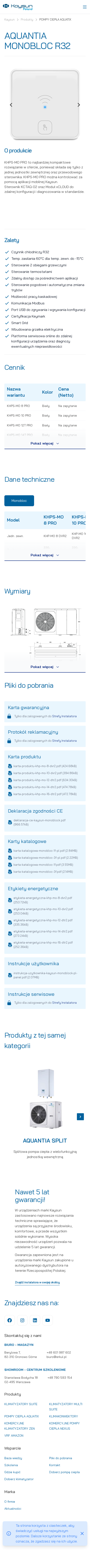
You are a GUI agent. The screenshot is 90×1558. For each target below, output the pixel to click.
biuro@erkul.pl (57, 1356)
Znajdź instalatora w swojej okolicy (37, 1282)
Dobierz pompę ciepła (64, 1472)
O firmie (9, 1501)
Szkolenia (11, 1465)
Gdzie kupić (12, 1472)
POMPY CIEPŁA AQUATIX (55, 19)
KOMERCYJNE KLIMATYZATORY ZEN (19, 1426)
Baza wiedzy (13, 1458)
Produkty (27, 19)
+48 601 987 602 (59, 1352)
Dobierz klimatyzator (19, 1479)
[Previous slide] (11, 104)
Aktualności (12, 1508)
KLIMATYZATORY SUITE (20, 1404)
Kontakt (54, 1465)
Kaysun (9, 19)
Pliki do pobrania (60, 1458)
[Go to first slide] (78, 104)
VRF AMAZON (13, 1435)
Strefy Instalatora (64, 716)
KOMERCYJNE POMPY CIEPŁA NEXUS (64, 1426)
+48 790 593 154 (59, 1377)
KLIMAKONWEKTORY (63, 1416)
